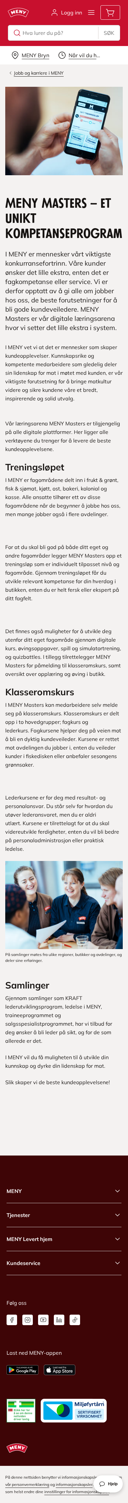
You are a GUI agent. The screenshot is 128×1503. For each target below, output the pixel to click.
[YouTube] (43, 1320)
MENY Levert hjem (29, 1239)
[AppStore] (59, 1370)
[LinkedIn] (59, 1320)
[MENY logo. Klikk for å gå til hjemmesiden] (18, 12)
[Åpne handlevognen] (110, 12)
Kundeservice (23, 1263)
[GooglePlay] (22, 1370)
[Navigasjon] (91, 12)
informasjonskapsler (74, 1484)
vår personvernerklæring (27, 1484)
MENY (14, 1191)
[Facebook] (12, 1320)
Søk (109, 33)
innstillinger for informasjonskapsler (76, 1491)
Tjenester (18, 1215)
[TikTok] (75, 1320)
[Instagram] (27, 1320)
